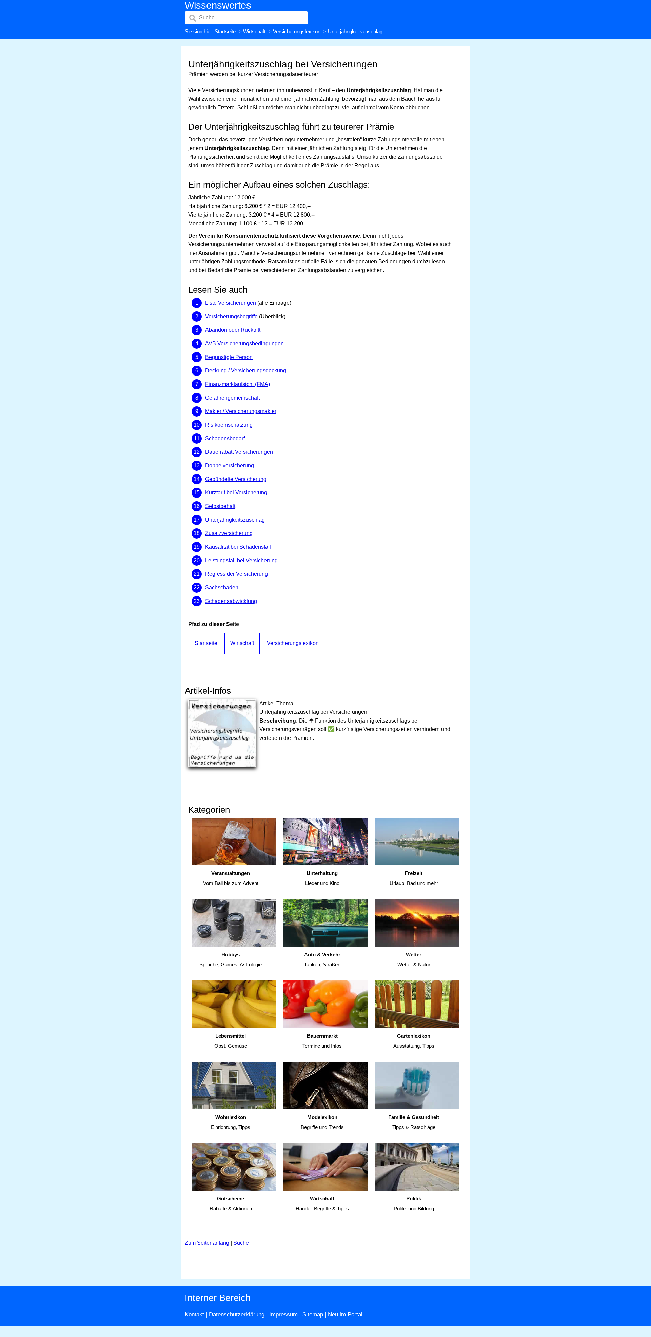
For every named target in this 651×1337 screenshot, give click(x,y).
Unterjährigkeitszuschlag (235, 520)
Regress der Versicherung (236, 574)
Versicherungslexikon (296, 31)
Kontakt (194, 1314)
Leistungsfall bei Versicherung (241, 560)
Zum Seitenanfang (207, 1243)
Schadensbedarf (225, 438)
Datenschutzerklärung (236, 1314)
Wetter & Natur (413, 959)
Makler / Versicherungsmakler (240, 411)
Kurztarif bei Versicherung (236, 492)
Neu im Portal (345, 1314)
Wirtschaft (254, 31)
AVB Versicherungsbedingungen (244, 343)
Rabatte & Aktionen (231, 1203)
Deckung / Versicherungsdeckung (245, 370)
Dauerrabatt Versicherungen (239, 452)
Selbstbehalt (220, 506)
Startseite (225, 31)
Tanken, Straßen (322, 959)
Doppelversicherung (229, 465)
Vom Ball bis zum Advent (230, 878)
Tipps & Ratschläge (413, 1122)
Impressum (283, 1314)
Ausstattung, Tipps (413, 1041)
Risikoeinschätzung (229, 425)
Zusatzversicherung (229, 533)
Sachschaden (221, 587)
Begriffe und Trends (322, 1122)
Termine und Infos (322, 1041)
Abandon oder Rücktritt (232, 330)
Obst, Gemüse (230, 1041)
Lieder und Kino (322, 878)
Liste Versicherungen (230, 303)
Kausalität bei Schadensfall (238, 547)
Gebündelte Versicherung (236, 479)
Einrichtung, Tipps (230, 1122)
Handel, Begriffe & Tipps (322, 1203)
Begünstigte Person (229, 357)
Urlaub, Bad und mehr (414, 878)
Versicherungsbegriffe (231, 316)
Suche (241, 1243)
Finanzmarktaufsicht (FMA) (237, 384)
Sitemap (312, 1314)
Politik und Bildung (414, 1203)
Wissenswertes (218, 5)
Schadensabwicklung (231, 601)
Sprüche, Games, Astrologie (230, 959)
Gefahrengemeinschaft (232, 398)
